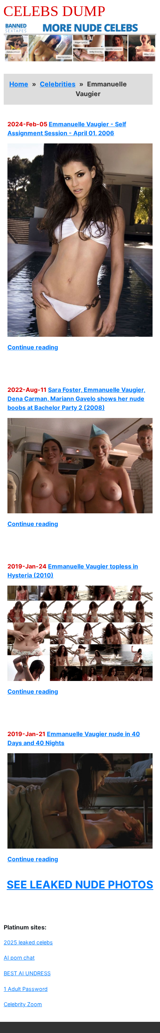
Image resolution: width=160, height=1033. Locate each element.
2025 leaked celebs (28, 942)
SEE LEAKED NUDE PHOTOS (80, 884)
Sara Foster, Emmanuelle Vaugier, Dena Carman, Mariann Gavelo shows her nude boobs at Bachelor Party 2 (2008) (76, 398)
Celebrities (58, 84)
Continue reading (32, 347)
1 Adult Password (26, 989)
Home (18, 84)
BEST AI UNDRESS (27, 973)
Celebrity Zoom (23, 1004)
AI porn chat (19, 957)
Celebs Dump (54, 11)
